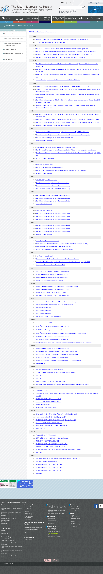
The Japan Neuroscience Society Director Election (49, 369)
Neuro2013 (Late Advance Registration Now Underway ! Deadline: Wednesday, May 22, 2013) (63, 262)
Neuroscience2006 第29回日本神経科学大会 (48, 402)
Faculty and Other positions (30, 526)
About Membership (75, 506)
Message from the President (44, 173)
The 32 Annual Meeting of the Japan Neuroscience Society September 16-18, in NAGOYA (61, 333)
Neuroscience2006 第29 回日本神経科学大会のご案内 (51, 417)
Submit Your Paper (28, 513)
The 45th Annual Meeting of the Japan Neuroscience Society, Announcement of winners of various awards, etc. (67, 122)
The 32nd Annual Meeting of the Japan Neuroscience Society (52, 348)
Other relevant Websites (75, 518)
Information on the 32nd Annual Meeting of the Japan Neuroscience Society (56, 351)
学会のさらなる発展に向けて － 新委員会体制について (52, 426)
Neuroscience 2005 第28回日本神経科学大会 (49, 423)
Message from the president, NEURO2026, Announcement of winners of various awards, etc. (62, 39)
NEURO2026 (4, 544)
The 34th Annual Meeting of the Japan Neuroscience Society (52, 289)
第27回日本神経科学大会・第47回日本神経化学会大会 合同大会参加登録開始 (58, 449)
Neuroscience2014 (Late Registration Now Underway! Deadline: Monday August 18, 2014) (62, 244)
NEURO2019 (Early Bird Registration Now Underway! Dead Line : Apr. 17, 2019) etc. (61, 170)
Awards (26, 532)
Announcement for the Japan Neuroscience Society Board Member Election (57, 259)
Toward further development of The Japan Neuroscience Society (53, 295)
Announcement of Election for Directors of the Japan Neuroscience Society (56, 301)
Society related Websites (76, 516)
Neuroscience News (51, 518)
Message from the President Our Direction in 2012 (49, 280)
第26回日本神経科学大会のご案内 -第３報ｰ (49, 470)
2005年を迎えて (40, 428)
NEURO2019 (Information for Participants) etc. (49, 167)
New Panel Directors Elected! (44, 164)
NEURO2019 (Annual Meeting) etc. (46, 180)
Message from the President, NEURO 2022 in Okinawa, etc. (53, 125)
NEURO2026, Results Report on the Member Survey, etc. (52, 42)
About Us (3, 506)
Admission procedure (75, 508)
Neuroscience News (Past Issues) (14, 38)
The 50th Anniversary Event (7, 525)
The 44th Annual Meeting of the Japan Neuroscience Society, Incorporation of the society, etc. (63, 135)
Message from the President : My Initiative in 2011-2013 (51, 292)
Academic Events (28, 539)
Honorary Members (5, 517)
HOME (63, 3)
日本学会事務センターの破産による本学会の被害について (53, 438)
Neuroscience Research (29, 506)
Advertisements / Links (75, 524)
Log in (49, 534)
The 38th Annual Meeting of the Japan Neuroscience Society (53, 228)
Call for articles (74, 526)
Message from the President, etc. (45, 140)
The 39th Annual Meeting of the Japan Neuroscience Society (53, 213)
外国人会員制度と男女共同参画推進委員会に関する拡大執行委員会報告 (56, 414)
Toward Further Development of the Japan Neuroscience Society (54, 249)
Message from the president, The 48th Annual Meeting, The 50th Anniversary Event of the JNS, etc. (64, 54)
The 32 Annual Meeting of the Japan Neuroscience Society (52, 326)
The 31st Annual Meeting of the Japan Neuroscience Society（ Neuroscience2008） (58, 360)
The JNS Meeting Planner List (7, 540)
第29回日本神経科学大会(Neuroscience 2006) (48, 399)
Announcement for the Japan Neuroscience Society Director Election (54, 304)
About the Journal (28, 514)
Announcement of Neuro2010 (44, 323)
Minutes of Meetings (10, 49)
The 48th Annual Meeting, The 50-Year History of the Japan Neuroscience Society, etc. (61, 57)
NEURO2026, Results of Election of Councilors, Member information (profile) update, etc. (62, 48)
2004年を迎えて (40, 452)
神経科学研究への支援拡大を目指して (47, 407)
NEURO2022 (4, 553)
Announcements (28, 519)
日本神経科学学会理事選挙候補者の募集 (47, 441)
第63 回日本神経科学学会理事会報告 (46, 461)
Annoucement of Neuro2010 (43, 307)
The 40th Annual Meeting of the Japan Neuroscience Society (53, 198)
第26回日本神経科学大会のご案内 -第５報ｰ (49, 464)
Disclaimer (73, 521)
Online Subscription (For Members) (29, 517)
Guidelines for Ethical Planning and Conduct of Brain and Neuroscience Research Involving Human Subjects (58, 507)
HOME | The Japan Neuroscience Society (13, 502)
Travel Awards (27, 534)
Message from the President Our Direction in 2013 (50, 265)
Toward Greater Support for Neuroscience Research (49, 316)
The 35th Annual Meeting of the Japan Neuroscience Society (52, 274)
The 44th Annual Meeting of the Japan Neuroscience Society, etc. (54, 137)
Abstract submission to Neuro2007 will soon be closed (50, 381)
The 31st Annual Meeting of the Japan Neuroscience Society (52, 357)
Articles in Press (28, 508)
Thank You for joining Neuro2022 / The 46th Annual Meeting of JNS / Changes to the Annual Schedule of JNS (67, 119)
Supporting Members (5, 520)
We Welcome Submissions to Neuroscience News (43, 32)
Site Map (73, 523)
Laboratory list (4, 523)
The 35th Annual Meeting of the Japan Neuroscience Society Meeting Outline (57, 286)
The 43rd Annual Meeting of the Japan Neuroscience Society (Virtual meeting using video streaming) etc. (66, 150)
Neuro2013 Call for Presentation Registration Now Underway (52, 271)
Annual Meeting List (5, 538)
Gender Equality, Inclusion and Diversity (56, 513)
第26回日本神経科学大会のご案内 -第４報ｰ (49, 467)
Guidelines (3, 511)
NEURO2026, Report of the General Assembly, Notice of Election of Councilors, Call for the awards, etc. (66, 51)
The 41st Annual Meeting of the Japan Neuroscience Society (53, 183)
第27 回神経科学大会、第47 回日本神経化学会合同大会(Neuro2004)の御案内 (58, 458)
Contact (70, 3)
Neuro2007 (39, 375)
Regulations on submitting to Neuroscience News (12, 44)
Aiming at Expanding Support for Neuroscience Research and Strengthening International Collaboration (64, 342)
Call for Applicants (28, 530)
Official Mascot (4, 531)
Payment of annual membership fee (13, 53)
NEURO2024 (4, 549)
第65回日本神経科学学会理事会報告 (46, 435)
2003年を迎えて (40, 473)
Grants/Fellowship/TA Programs (31, 529)
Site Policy (73, 520)
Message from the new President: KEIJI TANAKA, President (53, 246)
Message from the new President (45, 158)
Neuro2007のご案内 (41, 390)
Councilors (3, 515)
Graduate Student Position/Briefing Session (33, 527)
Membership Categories (75, 510)
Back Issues (27, 511)
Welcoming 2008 (40, 363)
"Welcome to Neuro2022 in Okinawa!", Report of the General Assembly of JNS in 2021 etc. (62, 132)
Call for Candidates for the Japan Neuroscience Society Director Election (55, 372)
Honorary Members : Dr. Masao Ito (8, 518)
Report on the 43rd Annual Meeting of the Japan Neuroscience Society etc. (57, 147)
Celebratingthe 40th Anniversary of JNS (47, 241)
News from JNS (8, 59)
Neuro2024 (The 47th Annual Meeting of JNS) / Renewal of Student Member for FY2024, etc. (63, 86)
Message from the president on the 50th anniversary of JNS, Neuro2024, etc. (58, 80)
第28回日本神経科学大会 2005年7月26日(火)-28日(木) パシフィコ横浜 (56, 420)
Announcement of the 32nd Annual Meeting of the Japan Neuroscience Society (57, 354)
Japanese (78, 3)
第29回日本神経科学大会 (43, 404)
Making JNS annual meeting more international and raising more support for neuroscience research (62, 384)
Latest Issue (27, 510)
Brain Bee (3, 530)
